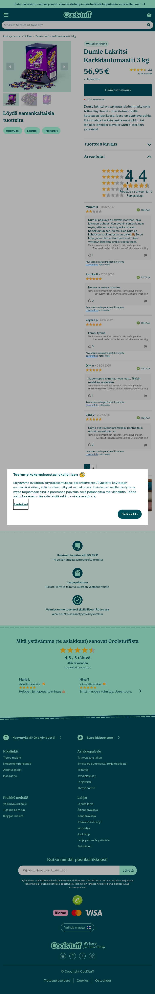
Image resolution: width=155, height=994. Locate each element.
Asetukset (20, 504)
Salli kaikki (130, 514)
